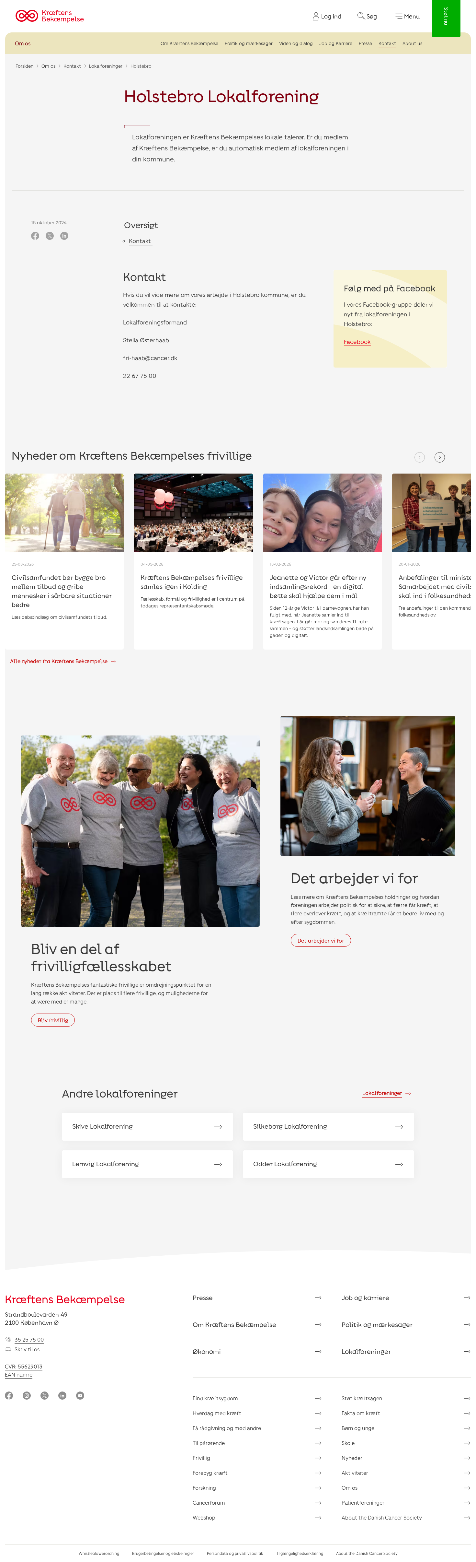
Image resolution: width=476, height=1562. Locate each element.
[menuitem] (324, 16)
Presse (365, 43)
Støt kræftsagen (362, 1398)
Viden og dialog (296, 43)
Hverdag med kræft (217, 1413)
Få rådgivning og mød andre (227, 1428)
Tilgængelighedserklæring (299, 1553)
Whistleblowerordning (99, 1553)
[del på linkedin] (64, 236)
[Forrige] (419, 457)
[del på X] (50, 236)
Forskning (204, 1488)
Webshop (204, 1517)
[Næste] (440, 457)
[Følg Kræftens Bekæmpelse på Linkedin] (62, 1396)
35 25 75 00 (29, 1339)
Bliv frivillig (53, 1020)
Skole (348, 1443)
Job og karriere (365, 1297)
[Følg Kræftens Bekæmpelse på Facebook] (9, 1396)
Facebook (357, 341)
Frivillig (201, 1458)
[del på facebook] (35, 236)
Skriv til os (27, 1349)
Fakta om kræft (361, 1413)
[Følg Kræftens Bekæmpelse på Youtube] (80, 1396)
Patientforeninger (363, 1502)
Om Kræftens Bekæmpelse (189, 43)
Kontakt (387, 43)
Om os (22, 43)
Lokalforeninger (105, 66)
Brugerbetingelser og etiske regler (163, 1553)
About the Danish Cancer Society (382, 1517)
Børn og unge (358, 1428)
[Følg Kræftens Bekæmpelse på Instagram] (27, 1396)
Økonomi (207, 1351)
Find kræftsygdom (215, 1398)
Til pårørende (209, 1443)
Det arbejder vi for (321, 940)
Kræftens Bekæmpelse (65, 1299)
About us (412, 43)
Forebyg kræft (210, 1473)
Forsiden (24, 66)
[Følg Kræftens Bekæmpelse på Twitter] (44, 1396)
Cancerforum (209, 1502)
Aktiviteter (355, 1473)
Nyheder (352, 1458)
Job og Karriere (335, 43)
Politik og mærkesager (249, 43)
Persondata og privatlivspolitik (235, 1553)
